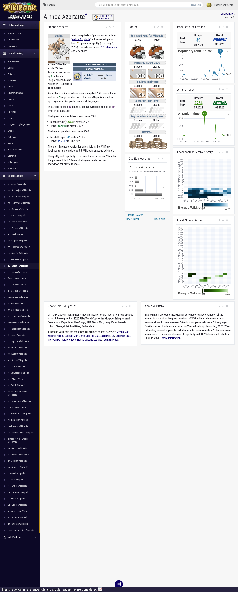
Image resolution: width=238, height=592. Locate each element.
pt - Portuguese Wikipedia (19, 413)
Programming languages (19, 124)
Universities (13, 156)
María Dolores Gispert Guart (134, 217)
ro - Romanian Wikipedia (18, 420)
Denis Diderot (86, 336)
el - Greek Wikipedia (17, 234)
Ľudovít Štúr (71, 336)
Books (11, 68)
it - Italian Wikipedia (16, 335)
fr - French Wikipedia (17, 284)
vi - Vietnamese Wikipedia (19, 511)
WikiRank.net (228, 13)
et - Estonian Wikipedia (18, 259)
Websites (12, 168)
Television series (15, 149)
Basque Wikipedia (223, 5)
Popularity (12, 46)
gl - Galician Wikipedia (18, 291)
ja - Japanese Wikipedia (18, 341)
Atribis (97, 339)
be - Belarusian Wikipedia (19, 196)
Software (12, 137)
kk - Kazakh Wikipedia (17, 353)
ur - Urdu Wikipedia (16, 498)
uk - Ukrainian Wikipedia (18, 492)
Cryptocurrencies (15, 93)
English (51, 5)
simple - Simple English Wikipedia (18, 440)
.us (112, 336)
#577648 (220, 102)
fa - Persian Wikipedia (17, 272)
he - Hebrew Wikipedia (18, 297)
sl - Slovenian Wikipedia (18, 454)
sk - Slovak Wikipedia (17, 448)
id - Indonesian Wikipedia (19, 328)
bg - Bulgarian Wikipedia (19, 203)
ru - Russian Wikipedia (18, 426)
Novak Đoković (85, 339)
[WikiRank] (20, 7)
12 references (109, 47)
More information (171, 338)
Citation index (14, 39)
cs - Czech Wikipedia (17, 215)
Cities (10, 86)
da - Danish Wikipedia (17, 221)
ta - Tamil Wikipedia (16, 473)
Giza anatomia (102, 336)
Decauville (161, 219)
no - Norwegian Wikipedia (19, 401)
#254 (198, 102)
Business (12, 80)
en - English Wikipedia (17, 240)
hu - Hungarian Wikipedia (19, 316)
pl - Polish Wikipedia (17, 407)
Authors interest (15, 33)
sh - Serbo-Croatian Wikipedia (21, 432)
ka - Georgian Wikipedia (18, 347)
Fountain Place (110, 339)
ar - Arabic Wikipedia (17, 184)
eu (86, 13)
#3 (198, 40)
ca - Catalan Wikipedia (18, 209)
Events (11, 99)
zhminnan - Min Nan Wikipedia (21, 530)
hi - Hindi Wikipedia (16, 303)
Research (196, 4)
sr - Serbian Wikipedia (17, 461)
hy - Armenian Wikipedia (18, 322)
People (11, 118)
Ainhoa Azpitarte (81, 39)
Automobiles (13, 61)
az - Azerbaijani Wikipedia (19, 190)
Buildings (12, 74)
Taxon (10, 143)
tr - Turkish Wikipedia (17, 486)
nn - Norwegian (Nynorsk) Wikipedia (19, 393)
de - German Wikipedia (18, 228)
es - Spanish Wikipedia (18, 253)
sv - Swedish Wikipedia (18, 467)
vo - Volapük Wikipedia (18, 517)
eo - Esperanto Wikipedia (19, 247)
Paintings (12, 112)
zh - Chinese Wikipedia (18, 523)
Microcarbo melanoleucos (62, 339)
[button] (106, 27)
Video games (14, 162)
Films (10, 105)
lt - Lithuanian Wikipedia (18, 372)
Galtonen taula (123, 336)
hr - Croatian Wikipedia (18, 310)
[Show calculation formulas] (119, 584)
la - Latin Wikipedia (16, 366)
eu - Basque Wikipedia (18, 266)
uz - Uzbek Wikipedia (17, 505)
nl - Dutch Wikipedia (17, 385)
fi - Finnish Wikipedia (17, 278)
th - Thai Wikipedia (16, 479)
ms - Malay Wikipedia (17, 379)
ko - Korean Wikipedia (17, 360)
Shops (11, 130)
